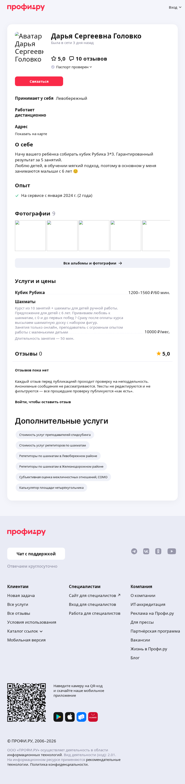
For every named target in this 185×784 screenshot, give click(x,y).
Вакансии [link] (140, 640)
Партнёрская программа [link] (155, 631)
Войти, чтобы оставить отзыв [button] (43, 401)
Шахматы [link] (25, 301)
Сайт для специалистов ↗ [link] (95, 595)
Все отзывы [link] (18, 613)
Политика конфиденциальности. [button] (59, 764)
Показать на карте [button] (31, 133)
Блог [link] (135, 657)
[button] (71, 66)
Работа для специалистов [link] (94, 613)
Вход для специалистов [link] (92, 604)
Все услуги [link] (17, 604)
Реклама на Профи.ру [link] (152, 613)
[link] (39, 81)
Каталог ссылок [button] (22, 631)
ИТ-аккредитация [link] (148, 604)
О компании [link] (143, 595)
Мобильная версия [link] (26, 640)
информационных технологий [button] (34, 754)
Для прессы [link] (142, 622)
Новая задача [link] (21, 595)
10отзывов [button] (91, 58)
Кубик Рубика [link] (30, 292)
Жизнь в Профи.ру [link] (149, 649)
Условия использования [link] (31, 622)
